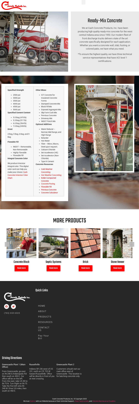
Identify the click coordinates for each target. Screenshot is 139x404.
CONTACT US (44, 329)
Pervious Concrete (48, 190)
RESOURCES (45, 322)
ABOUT (42, 311)
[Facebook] (6, 306)
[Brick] (53, 243)
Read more (21, 268)
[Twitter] (13, 306)
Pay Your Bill (43, 337)
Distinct (32, 401)
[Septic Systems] (21, 243)
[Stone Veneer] (85, 243)
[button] (83, 2)
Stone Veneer (85, 261)
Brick (53, 261)
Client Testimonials (82, 401)
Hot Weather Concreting (51, 175)
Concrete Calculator (49, 192)
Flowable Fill (46, 187)
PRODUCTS (44, 316)
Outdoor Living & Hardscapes (117, 261)
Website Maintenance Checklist (103, 401)
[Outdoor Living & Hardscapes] (117, 243)
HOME (41, 306)
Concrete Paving (48, 184)
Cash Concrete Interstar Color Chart (18, 175)
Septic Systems (21, 261)
